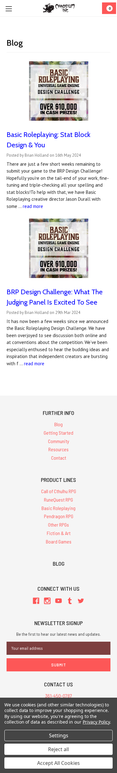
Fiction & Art (59, 533)
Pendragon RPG (58, 516)
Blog (58, 424)
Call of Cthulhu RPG (58, 491)
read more (33, 206)
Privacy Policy (96, 722)
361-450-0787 (58, 696)
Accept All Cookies (58, 763)
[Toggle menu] (8, 8)
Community (58, 441)
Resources (58, 449)
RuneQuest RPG (58, 500)
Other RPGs (58, 525)
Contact (58, 458)
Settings (58, 735)
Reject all (58, 749)
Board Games (58, 541)
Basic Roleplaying (58, 508)
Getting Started (58, 433)
